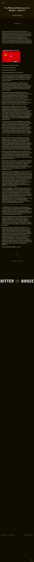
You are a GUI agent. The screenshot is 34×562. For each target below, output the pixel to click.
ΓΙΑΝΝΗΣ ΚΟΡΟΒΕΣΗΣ (17, 15)
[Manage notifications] (32, 560)
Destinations (14, 261)
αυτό (3, 87)
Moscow (20, 261)
